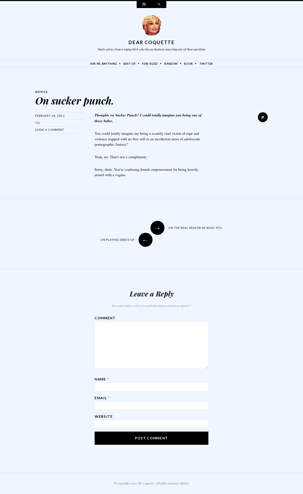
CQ (37, 122)
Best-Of (129, 63)
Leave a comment (49, 129)
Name (102, 379)
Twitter (206, 63)
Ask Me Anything (103, 63)
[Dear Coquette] (151, 26)
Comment (105, 318)
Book (188, 63)
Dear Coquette (151, 42)
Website (104, 416)
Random (171, 63)
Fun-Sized (150, 63)
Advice (41, 92)
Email (102, 398)
